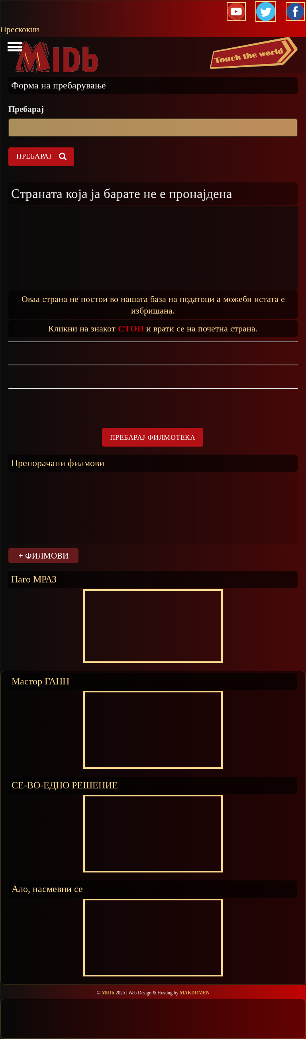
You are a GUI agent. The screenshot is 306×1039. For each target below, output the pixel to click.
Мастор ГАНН (40, 681)
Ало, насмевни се (47, 888)
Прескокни (19, 29)
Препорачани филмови (57, 462)
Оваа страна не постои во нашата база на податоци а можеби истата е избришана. (153, 304)
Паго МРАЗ (34, 579)
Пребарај (26, 109)
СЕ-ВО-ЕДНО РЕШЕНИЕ (65, 785)
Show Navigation (13, 49)
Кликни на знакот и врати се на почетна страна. (153, 328)
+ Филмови (43, 555)
